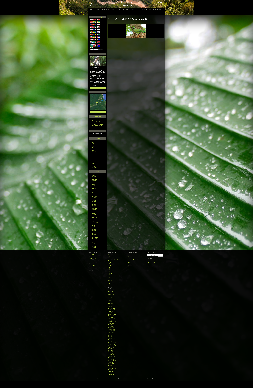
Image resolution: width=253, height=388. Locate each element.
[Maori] (99, 36)
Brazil (93, 146)
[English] (90, 19)
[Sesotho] (94, 41)
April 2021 (94, 187)
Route (132, 9)
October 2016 (94, 221)
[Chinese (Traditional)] (95, 24)
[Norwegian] (97, 37)
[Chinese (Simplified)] (94, 24)
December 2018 (95, 200)
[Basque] (90, 23)
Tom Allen (155, 378)
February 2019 (94, 199)
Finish (93, 152)
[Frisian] (94, 28)
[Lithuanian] (99, 34)
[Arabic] (95, 21)
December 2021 (95, 180)
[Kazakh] (95, 33)
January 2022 (94, 179)
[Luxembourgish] (90, 36)
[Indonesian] (99, 31)
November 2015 (95, 235)
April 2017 (94, 214)
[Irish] (90, 33)
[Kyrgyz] (92, 34)
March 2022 (94, 177)
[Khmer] (97, 33)
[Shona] (92, 41)
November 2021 (95, 181)
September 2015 (95, 237)
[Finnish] (90, 28)
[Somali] (94, 42)
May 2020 (94, 192)
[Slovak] (99, 37)
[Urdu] (90, 46)
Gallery (138, 9)
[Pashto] (90, 39)
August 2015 (94, 238)
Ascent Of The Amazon (126, 3)
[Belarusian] (92, 23)
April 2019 (94, 197)
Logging (93, 156)
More (104, 13)
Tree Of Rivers (94, 123)
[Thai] (97, 44)
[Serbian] (90, 41)
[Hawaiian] (97, 29)
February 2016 (94, 232)
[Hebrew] (99, 29)
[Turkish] (99, 44)
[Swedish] (90, 44)
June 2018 (94, 204)
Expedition (94, 151)
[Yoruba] (90, 47)
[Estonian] (97, 26)
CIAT (120, 378)
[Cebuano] (90, 24)
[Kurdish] (90, 34)
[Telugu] (95, 44)
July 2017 (93, 213)
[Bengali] (94, 23)
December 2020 (95, 189)
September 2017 (95, 212)
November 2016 (95, 220)
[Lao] (94, 34)
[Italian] (92, 33)
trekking (93, 166)
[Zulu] (92, 47)
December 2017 (95, 209)
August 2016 (94, 224)
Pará (92, 159)
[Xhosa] (97, 46)
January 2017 (94, 217)
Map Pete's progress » (98, 112)
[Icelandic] (95, 31)
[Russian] (99, 39)
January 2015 (94, 239)
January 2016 (94, 233)
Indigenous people (95, 154)
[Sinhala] (97, 41)
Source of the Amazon (96, 162)
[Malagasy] (92, 36)
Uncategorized (94, 167)
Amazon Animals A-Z (123, 9)
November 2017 (95, 210)
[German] (99, 28)
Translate (93, 50)
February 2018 (94, 208)
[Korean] (99, 33)
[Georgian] (97, 28)
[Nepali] (95, 37)
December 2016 (95, 218)
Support (97, 13)
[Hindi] (90, 31)
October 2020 (94, 191)
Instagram (97, 9)
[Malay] (95, 36)
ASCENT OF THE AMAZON (97, 145)
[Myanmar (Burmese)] (94, 37)
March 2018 (94, 206)
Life (92, 155)
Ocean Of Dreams (95, 119)
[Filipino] (99, 26)
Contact (111, 13)
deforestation (94, 148)
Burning (93, 147)
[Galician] (95, 28)
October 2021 (94, 183)
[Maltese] (97, 36)
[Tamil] (94, 44)
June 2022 (94, 174)
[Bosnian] (95, 23)
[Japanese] (95, 19)
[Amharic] (92, 21)
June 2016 (94, 226)
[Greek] (90, 29)
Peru (92, 160)
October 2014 (94, 241)
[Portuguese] (94, 39)
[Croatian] (99, 24)
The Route (129, 256)
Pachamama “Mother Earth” (97, 127)
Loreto (93, 158)
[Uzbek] (92, 46)
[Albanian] (99, 19)
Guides (91, 13)
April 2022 (94, 176)
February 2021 (94, 188)
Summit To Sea (95, 120)
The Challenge (130, 254)
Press (128, 265)
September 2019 (95, 195)
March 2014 (94, 247)
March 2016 (94, 230)
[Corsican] (97, 24)
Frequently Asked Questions (133, 260)
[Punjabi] (95, 39)
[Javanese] (94, 19)
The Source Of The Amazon (97, 121)
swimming (94, 163)
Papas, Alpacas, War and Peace (98, 124)
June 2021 (94, 185)
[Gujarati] (92, 29)
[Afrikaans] (97, 19)
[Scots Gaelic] (92, 42)
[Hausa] (95, 29)
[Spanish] (95, 42)
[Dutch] (94, 26)
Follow (97, 135)
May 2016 (93, 228)
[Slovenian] (99, 41)
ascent (93, 143)
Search (160, 255)
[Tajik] (92, 44)
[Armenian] (97, 21)
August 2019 (94, 196)
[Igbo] (97, 31)
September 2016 (95, 222)
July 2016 (93, 225)
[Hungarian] (94, 31)
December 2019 (95, 193)
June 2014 (94, 243)
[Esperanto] (95, 26)
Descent (93, 150)
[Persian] (92, 39)
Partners (129, 262)
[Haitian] (94, 29)
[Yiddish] (99, 46)
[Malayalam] (94, 36)
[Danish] (92, 26)
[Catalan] (99, 23)
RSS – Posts (149, 261)
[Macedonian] (90, 21)
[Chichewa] (92, 24)
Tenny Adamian (144, 378)
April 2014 (94, 246)
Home (91, 9)
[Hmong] (92, 31)
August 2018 (94, 203)
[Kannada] (94, 33)
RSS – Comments (151, 262)
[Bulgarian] (97, 23)
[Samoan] (90, 42)
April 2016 (94, 229)
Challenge (113, 9)
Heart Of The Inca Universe (97, 125)
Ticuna (93, 164)
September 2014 (95, 242)
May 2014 (93, 245)
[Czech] (90, 26)
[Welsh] (95, 46)
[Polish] (92, 19)
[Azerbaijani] (99, 21)
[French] (92, 28)
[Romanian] (97, 39)
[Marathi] (90, 37)
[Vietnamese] (94, 46)
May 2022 (93, 175)
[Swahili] (99, 42)
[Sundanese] (97, 42)
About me (144, 9)
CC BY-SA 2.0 (129, 378)
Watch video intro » (97, 87)
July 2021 (93, 184)
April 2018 (94, 205)
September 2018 (95, 201)
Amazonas (94, 141)
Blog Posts (105, 9)
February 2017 (94, 216)
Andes (93, 142)
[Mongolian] (92, 37)
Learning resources (154, 9)
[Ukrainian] (94, 21)
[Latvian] (97, 34)
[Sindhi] (95, 41)
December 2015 (95, 234)
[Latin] (95, 34)
